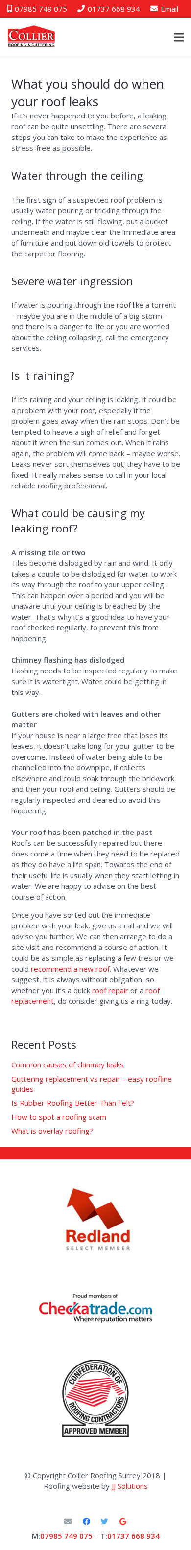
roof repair (110, 990)
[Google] (123, 1521)
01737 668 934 (133, 1536)
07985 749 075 (66, 1536)
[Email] (68, 1521)
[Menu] (179, 37)
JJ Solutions (130, 1486)
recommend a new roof (70, 968)
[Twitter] (105, 1521)
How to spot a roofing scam (58, 1117)
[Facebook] (86, 1521)
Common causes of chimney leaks (67, 1064)
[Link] (95, 1308)
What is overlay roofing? (52, 1130)
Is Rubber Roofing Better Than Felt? (72, 1103)
